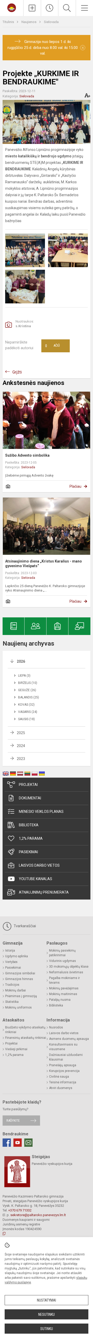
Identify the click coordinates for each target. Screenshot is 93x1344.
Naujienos (29, 22)
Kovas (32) (26, 704)
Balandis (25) (28, 697)
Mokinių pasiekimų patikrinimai (62, 953)
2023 (21, 759)
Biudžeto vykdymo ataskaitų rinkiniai (25, 1030)
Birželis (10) (27, 683)
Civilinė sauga (59, 1076)
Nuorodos (56, 1027)
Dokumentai (30, 798)
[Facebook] (7, 1142)
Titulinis (9, 22)
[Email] (28, 1142)
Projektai (28, 785)
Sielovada (51, 22)
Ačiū (52, 346)
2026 (21, 661)
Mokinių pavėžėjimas (64, 988)
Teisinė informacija (62, 1082)
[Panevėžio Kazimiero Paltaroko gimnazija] (11, 7)
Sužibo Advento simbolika (27, 455)
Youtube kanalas (35, 879)
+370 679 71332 (20, 1210)
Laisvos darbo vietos (39, 865)
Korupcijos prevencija (64, 1071)
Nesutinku (46, 1314)
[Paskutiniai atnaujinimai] (49, 8)
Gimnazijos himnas (19, 979)
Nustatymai (46, 1300)
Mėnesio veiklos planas (41, 811)
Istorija (10, 950)
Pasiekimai (28, 852)
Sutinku (46, 1329)
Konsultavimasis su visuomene (63, 1047)
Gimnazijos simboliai (20, 973)
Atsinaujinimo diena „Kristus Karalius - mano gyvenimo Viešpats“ (43, 563)
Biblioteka (28, 825)
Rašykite (13, 1120)
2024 (21, 746)
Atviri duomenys (60, 1088)
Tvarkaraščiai (24, 926)
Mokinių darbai (15, 990)
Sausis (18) (26, 719)
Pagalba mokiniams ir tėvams (64, 980)
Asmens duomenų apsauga (69, 1039)
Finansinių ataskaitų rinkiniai (25, 1038)
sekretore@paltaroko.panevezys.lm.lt (38, 1215)
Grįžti (17, 372)
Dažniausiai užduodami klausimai (66, 1057)
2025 (21, 733)
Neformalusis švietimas (66, 972)
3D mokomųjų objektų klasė (68, 966)
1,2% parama (31, 838)
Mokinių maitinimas (63, 994)
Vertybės (11, 962)
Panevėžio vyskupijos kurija (52, 1164)
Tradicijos (12, 985)
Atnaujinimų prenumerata (44, 892)
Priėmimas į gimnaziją (21, 996)
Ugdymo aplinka (16, 956)
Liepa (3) (24, 675)
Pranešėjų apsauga (62, 1065)
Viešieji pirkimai (16, 1049)
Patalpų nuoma (60, 1000)
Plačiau (75, 486)
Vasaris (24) (27, 712)
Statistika (12, 1002)
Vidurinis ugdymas (62, 961)
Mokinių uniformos (18, 1007)
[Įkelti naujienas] (32, 8)
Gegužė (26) (27, 690)
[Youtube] (17, 1142)
